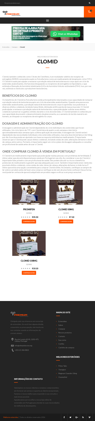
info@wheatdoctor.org (23, 345)
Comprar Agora (29, 221)
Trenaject (62, 370)
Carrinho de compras (66, 347)
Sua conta (62, 340)
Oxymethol (62, 377)
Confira (61, 344)
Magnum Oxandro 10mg (67, 373)
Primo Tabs (62, 366)
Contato (61, 336)
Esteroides (62, 321)
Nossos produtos (65, 333)
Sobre (60, 325)
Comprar (15, 47)
